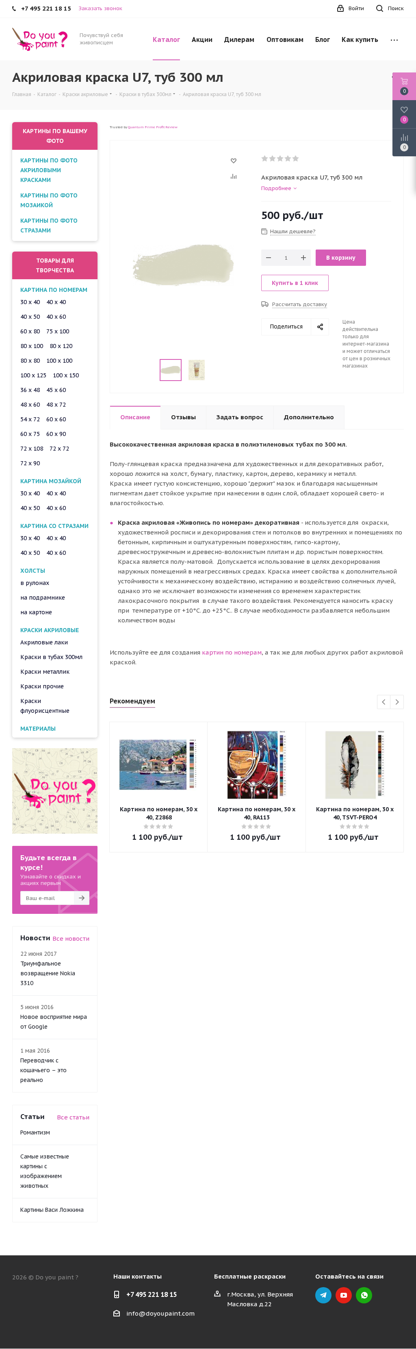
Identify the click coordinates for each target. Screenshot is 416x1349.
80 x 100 (31, 346)
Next (397, 702)
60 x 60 (56, 419)
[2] (273, 158)
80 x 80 (30, 360)
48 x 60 (30, 404)
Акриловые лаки (44, 642)
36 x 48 (30, 390)
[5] (296, 158)
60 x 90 (56, 434)
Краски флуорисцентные (44, 705)
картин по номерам (232, 652)
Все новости (70, 938)
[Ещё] (394, 39)
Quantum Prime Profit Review (153, 127)
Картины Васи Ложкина (52, 1209)
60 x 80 (30, 331)
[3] (280, 158)
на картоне (36, 612)
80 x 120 (61, 346)
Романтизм (35, 1132)
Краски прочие (42, 686)
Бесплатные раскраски (250, 1276)
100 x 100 (59, 360)
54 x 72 (30, 419)
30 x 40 (30, 302)
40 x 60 (56, 316)
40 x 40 (56, 302)
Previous (384, 702)
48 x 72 (56, 404)
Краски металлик (44, 671)
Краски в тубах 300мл (51, 657)
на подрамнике (42, 597)
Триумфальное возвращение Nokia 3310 (47, 973)
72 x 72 (59, 448)
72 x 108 (31, 448)
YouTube (344, 1295)
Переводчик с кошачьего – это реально (43, 1070)
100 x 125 (33, 375)
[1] (265, 158)
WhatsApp (364, 1295)
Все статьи (73, 1117)
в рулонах (34, 583)
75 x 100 (57, 331)
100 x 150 (66, 375)
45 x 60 (56, 390)
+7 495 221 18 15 (151, 1294)
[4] (288, 158)
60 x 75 (30, 434)
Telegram (323, 1295)
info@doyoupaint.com (160, 1313)
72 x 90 (30, 463)
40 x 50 (30, 316)
